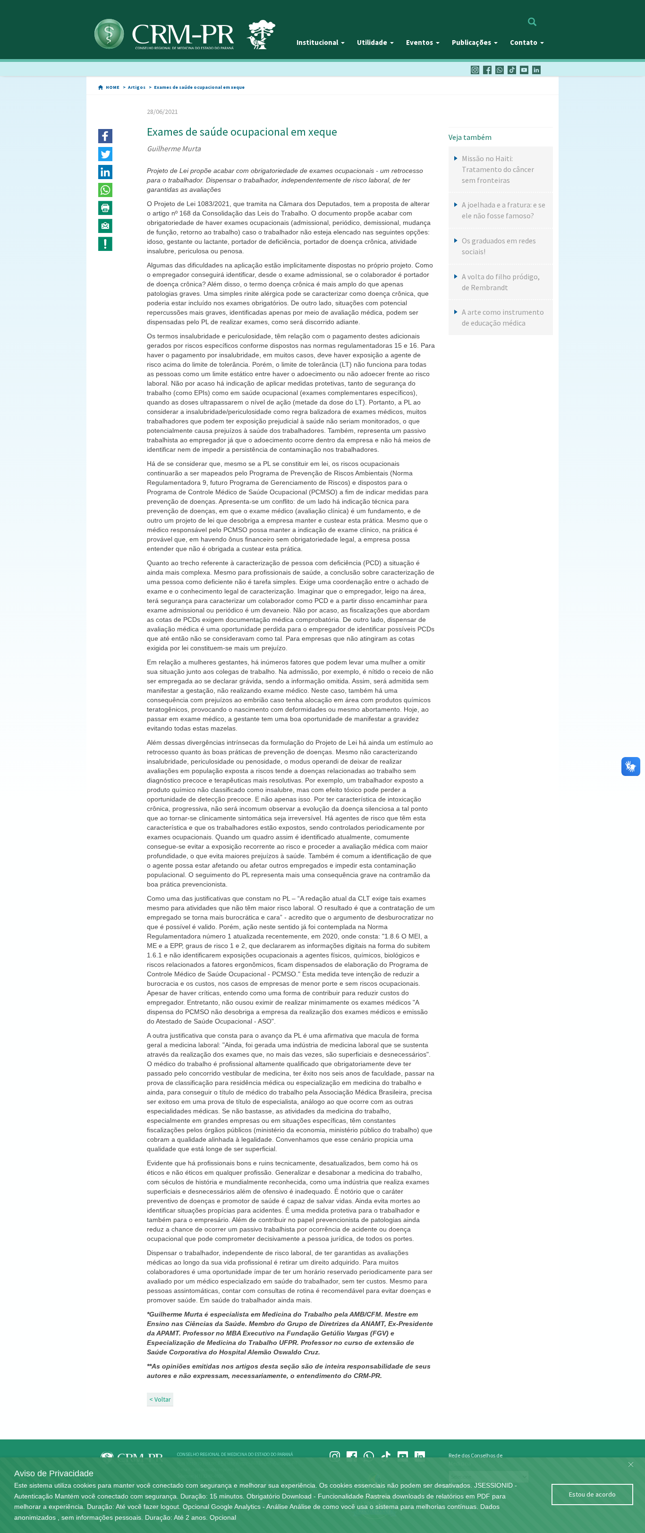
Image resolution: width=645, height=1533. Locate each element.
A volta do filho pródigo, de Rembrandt (501, 282)
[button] (105, 136)
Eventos (419, 42)
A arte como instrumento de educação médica (503, 317)
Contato (523, 42)
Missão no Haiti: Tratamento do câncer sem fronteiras (498, 169)
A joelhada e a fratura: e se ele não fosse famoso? (503, 210)
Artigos (136, 87)
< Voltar (160, 1399)
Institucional (317, 42)
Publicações (471, 42)
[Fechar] (631, 1462)
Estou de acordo (592, 1494)
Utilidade (372, 42)
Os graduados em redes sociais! (499, 246)
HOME (112, 87)
